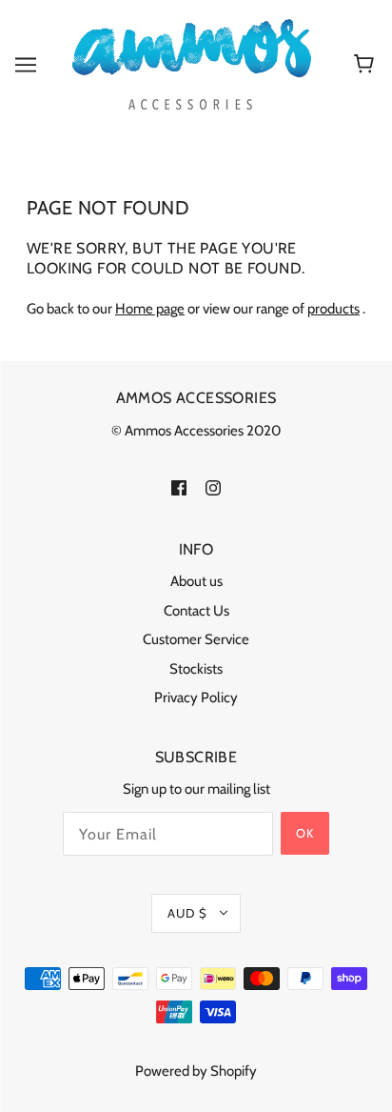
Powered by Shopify (196, 1071)
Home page (150, 308)
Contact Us (196, 610)
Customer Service (196, 639)
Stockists (196, 668)
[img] (179, 486)
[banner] (191, 62)
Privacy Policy (196, 697)
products (333, 308)
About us (196, 581)
